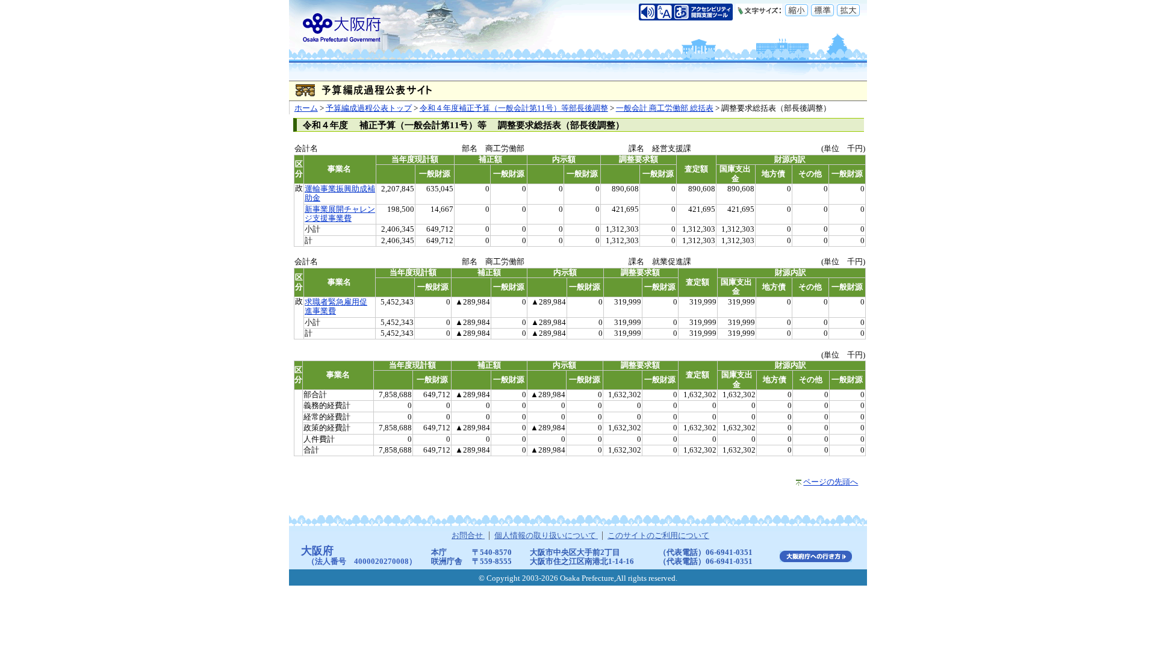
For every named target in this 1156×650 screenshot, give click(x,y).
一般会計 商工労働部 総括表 (664, 108)
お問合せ (468, 535)
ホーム (306, 108)
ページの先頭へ (830, 482)
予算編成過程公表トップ (369, 108)
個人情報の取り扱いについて (546, 535)
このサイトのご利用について (658, 535)
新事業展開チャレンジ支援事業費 (340, 214)
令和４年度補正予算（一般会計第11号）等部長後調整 (514, 108)
